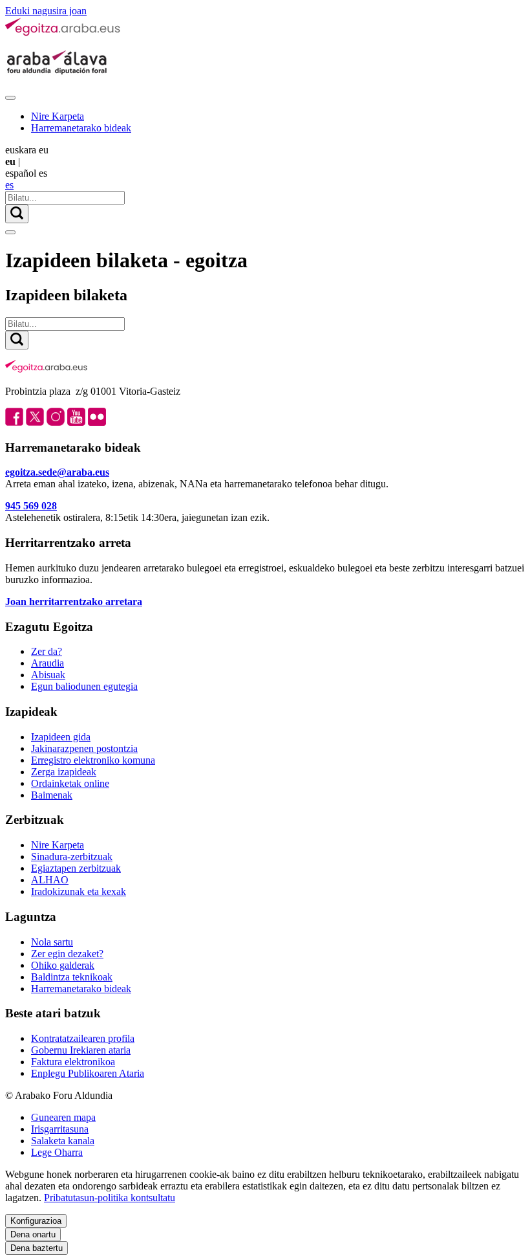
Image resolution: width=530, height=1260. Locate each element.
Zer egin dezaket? (67, 953)
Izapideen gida (60, 736)
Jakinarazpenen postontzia (84, 748)
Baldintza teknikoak (71, 976)
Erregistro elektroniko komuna (93, 760)
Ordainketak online (70, 783)
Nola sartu (52, 941)
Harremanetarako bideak (81, 127)
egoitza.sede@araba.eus (57, 472)
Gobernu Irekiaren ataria (81, 1050)
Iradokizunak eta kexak (78, 891)
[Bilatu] (16, 213)
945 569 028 (31, 505)
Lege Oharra (57, 1152)
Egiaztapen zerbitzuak (76, 868)
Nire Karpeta (57, 116)
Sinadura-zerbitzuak (71, 856)
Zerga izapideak (63, 771)
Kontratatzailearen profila (82, 1038)
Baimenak (51, 795)
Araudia (47, 663)
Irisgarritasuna (60, 1128)
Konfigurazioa (35, 1221)
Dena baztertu (36, 1248)
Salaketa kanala (62, 1140)
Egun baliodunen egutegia (84, 686)
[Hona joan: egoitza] (63, 33)
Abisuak (48, 674)
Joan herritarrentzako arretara (73, 601)
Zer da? (46, 651)
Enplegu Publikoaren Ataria (87, 1073)
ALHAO (50, 879)
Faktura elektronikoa (73, 1061)
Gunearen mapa (63, 1117)
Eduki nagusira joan (46, 10)
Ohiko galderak (62, 965)
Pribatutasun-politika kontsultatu (109, 1197)
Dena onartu (33, 1234)
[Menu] (10, 98)
